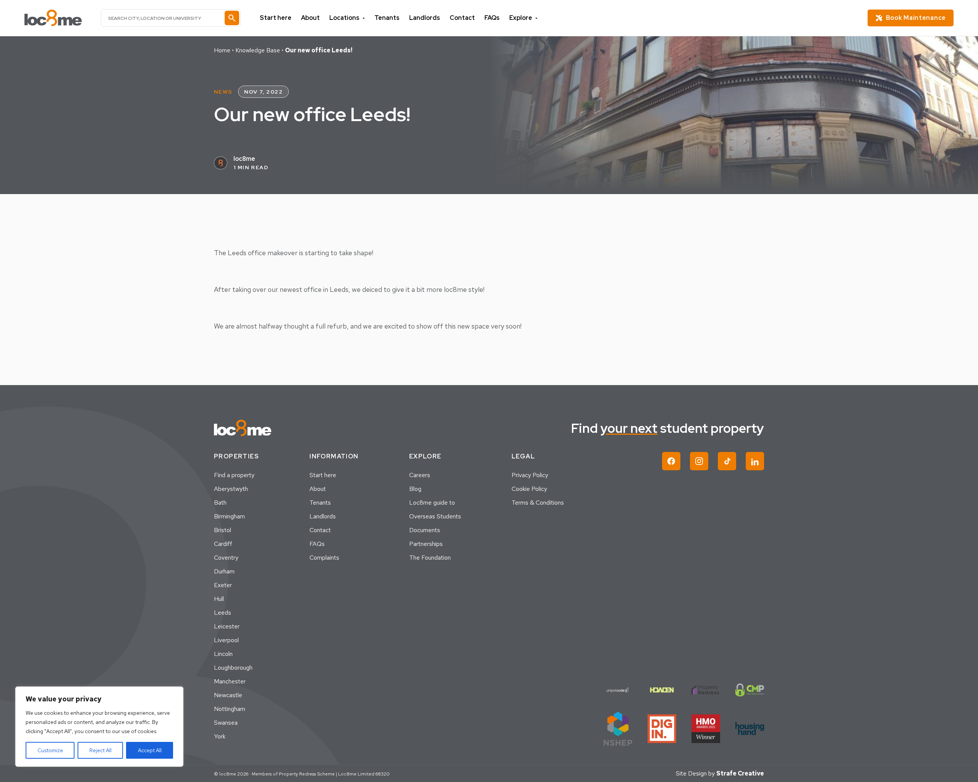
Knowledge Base (257, 50)
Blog (415, 489)
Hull (219, 599)
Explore (520, 18)
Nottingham (229, 709)
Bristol (222, 530)
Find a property (234, 475)
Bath (220, 503)
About (310, 18)
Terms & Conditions (538, 503)
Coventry (226, 558)
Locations (344, 18)
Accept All (150, 750)
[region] (99, 726)
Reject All (100, 750)
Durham (224, 571)
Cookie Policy (529, 489)
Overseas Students (435, 516)
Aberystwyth (231, 489)
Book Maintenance (916, 18)
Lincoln (223, 654)
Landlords (424, 18)
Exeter (223, 585)
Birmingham (229, 516)
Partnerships (426, 544)
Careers (419, 475)
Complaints (324, 558)
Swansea (226, 723)
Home (222, 50)
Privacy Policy (530, 475)
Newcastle (228, 695)
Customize (50, 750)
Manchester (230, 681)
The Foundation (430, 558)
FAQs (492, 18)
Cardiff (223, 544)
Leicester (227, 626)
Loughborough (233, 668)
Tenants (387, 18)
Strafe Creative (740, 773)
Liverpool (226, 640)
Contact (462, 18)
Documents (424, 530)
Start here (275, 18)
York (219, 736)
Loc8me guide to (432, 503)
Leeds (222, 613)
